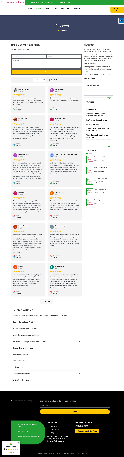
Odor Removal (91, 109)
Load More (46, 301)
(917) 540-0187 (81, 426)
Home (30, 9)
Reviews (38, 9)
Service (47, 9)
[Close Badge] (19, 442)
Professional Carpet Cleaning (96, 120)
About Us (77, 9)
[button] (110, 86)
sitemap (84, 453)
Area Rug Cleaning (92, 124)
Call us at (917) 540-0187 (25, 44)
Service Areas (59, 9)
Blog (69, 9)
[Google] (121, 2)
